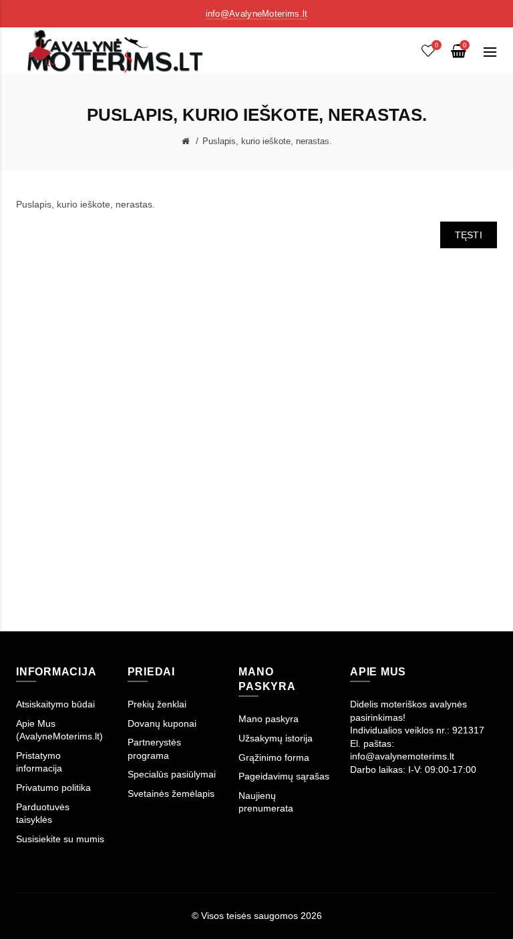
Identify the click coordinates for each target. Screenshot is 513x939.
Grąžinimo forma (273, 757)
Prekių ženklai (157, 704)
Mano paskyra (268, 718)
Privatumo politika (53, 787)
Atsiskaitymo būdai (55, 704)
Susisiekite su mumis (60, 839)
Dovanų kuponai (162, 723)
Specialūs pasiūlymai (172, 774)
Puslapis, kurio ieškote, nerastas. (267, 141)
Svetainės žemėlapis (171, 793)
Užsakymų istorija (275, 738)
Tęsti (469, 235)
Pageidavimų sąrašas (283, 776)
